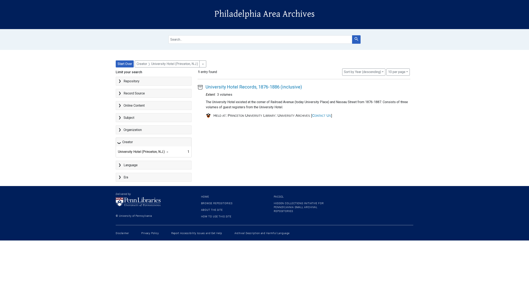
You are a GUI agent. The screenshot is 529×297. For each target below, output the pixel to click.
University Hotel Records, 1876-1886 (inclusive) (254, 87)
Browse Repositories (216, 203)
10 (396, 72)
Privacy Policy (150, 233)
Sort (362, 72)
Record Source (134, 93)
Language (131, 165)
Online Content (134, 105)
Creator (127, 142)
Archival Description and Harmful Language (262, 233)
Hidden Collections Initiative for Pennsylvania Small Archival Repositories (299, 207)
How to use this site (216, 216)
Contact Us (321, 115)
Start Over (125, 64)
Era (126, 177)
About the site (212, 210)
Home (205, 196)
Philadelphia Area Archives (264, 14)
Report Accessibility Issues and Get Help (196, 233)
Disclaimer (122, 233)
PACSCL (279, 196)
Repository (131, 81)
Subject (129, 118)
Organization (133, 130)
